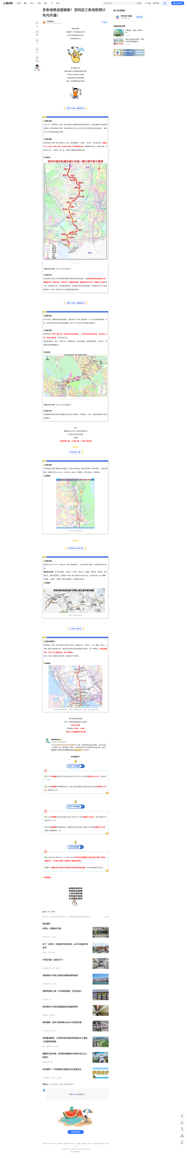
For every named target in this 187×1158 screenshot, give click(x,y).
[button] (139, 17)
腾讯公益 (90, 1143)
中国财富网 (45, 984)
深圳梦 (44, 952)
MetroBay (45, 1030)
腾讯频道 (102, 1143)
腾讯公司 (73, 1152)
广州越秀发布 (46, 1077)
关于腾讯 (45, 1143)
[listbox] (75, 1000)
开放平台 (72, 1143)
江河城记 (45, 999)
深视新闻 (45, 1015)
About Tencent (53, 1143)
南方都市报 (45, 1062)
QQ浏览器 (96, 1143)
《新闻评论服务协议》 (69, 1084)
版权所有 (78, 1152)
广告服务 (78, 1143)
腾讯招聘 (84, 1143)
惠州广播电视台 (47, 1046)
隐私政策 (66, 1143)
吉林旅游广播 (46, 968)
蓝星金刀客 (45, 937)
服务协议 (60, 1143)
